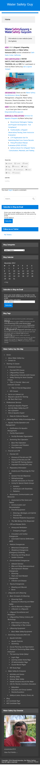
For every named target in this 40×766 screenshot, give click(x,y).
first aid (24, 325)
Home (8, 355)
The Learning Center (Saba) (19, 654)
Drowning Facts (16, 599)
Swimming (15, 644)
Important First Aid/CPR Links (21, 464)
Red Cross (13, 333)
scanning (8, 334)
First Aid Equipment (18, 510)
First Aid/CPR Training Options (21, 462)
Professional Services (13, 402)
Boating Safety (15, 677)
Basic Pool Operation (18, 443)
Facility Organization (17, 433)
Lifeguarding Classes (17, 373)
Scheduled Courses (14, 367)
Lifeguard (10, 329)
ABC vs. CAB (25, 319)
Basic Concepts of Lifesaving (19, 596)
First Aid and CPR (14, 451)
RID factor (26, 333)
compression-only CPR (29, 321)
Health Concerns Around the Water (22, 681)
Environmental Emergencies (19, 560)
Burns (13, 590)
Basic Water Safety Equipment (21, 631)
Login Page (15, 657)
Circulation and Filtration (20, 445)
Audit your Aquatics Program (18, 406)
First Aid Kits (17, 515)
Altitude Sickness (17, 564)
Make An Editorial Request (19, 416)
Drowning (14, 573)
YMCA (20, 341)
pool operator (7, 333)
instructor (31, 325)
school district (16, 335)
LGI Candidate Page (13, 701)
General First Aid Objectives (20, 476)
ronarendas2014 (10, 749)
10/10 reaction (7, 319)
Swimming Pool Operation (19, 439)
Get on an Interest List (15, 394)
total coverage (11, 339)
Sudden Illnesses (17, 557)
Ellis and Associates (23, 323)
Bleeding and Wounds (19, 587)
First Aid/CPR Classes (17, 370)
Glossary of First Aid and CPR (21, 457)
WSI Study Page (15, 668)
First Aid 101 (14, 454)
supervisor (17, 337)
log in (10, 190)
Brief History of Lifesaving (20, 623)
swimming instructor (25, 337)
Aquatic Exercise (17, 641)
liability (32, 327)
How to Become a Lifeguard (21, 606)
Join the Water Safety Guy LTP (18, 408)
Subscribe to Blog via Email (13, 207)
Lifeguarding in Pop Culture (21, 625)
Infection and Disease (18, 581)
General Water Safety (17, 679)
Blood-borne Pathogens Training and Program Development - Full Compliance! (20, 124)
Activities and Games (17, 674)
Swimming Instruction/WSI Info (19, 635)
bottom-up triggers (14, 321)
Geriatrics (16, 486)
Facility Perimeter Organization (22, 436)
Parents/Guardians (17, 692)
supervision (9, 337)
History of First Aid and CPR (20, 460)
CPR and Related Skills (18, 524)
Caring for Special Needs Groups (22, 483)
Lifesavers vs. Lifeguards (19, 609)
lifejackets (33, 329)
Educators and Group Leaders (21, 690)
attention (31, 319)
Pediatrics (16, 491)
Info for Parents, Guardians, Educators (23, 684)
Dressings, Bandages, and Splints (24, 513)
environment (7, 325)
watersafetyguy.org (13, 340)
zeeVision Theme (32, 762)
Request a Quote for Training (18, 397)
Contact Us (11, 360)
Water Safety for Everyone (17, 671)
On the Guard (26, 331)
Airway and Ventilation (19, 527)
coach (21, 321)
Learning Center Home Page (21, 660)
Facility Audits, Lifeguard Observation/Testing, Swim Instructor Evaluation (21, 132)
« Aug (6, 282)
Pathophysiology (17, 478)
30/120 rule (20, 319)
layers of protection (24, 327)
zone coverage (25, 340)
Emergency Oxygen (19, 531)
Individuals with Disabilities (22, 489)
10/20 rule (14, 319)
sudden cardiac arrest (25, 335)
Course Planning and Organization (22, 647)
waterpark (25, 339)
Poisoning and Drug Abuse (20, 555)
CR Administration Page (19, 662)
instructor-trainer (8, 327)
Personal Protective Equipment (23, 518)
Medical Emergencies (17, 544)
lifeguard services (24, 329)
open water (32, 331)
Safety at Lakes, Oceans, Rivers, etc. (22, 695)
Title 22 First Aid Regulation (21, 388)
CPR (5, 323)
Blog (8, 698)
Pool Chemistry (16, 448)
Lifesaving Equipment (17, 628)
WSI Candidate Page (13, 703)
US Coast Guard (19, 339)
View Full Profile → (11, 752)
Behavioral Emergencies (19, 548)
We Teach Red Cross (15, 399)
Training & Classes (12, 364)
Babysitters (15, 687)
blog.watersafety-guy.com (14, 112)
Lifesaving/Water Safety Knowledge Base (20, 419)
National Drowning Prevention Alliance (13, 331)
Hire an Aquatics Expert (16, 413)
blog (7, 321)
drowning (11, 323)
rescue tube (20, 333)
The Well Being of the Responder (22, 521)
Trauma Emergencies (17, 584)
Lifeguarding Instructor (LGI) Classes (22, 375)
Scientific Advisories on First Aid (22, 481)
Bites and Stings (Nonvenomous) (22, 566)
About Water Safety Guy (16, 358)
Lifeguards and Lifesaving (17, 593)
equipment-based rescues (16, 325)
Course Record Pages (18, 665)
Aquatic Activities (15, 638)
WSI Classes (14, 391)
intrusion (15, 327)
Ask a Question (13, 410)
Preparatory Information (18, 468)
